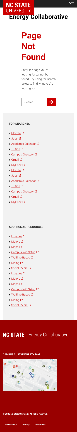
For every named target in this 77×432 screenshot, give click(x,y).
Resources (40, 424)
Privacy (26, 424)
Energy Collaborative (38, 16)
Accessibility (11, 424)
